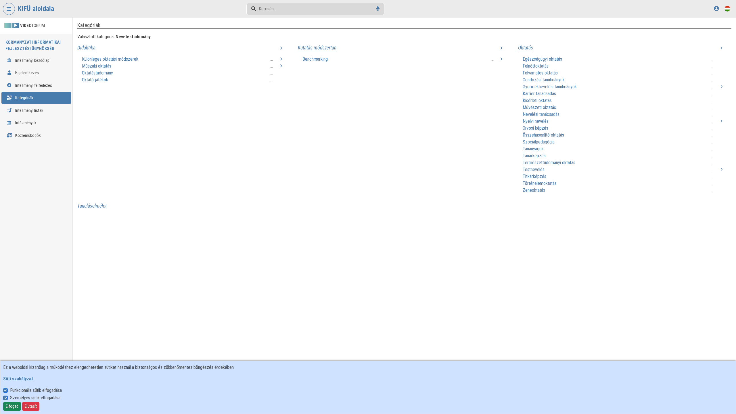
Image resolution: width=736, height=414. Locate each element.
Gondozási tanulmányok (544, 80)
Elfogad (12, 406)
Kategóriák (23, 97)
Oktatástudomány (97, 73)
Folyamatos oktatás (540, 73)
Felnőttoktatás (536, 66)
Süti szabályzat (18, 379)
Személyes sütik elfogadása (35, 397)
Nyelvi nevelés (536, 121)
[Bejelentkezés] (716, 8)
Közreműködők (27, 135)
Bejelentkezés (26, 72)
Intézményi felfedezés (33, 85)
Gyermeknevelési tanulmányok (550, 86)
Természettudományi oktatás (549, 162)
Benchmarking (315, 59)
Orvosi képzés (535, 128)
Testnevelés (534, 169)
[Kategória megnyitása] (281, 48)
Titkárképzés (534, 176)
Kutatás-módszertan (317, 48)
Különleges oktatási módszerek (110, 59)
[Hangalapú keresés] (377, 9)
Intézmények (25, 122)
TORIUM (32, 25)
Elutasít (31, 406)
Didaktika (86, 48)
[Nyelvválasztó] (727, 8)
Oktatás (525, 48)
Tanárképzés (534, 155)
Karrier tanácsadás (539, 93)
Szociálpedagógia (539, 142)
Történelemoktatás (540, 183)
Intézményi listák (28, 110)
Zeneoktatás (534, 190)
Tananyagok (533, 149)
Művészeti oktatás (539, 107)
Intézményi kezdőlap (31, 60)
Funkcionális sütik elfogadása (36, 390)
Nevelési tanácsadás (541, 114)
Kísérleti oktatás (537, 100)
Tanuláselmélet (92, 206)
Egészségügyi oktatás (542, 59)
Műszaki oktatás (96, 66)
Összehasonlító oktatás (543, 135)
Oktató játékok (95, 80)
